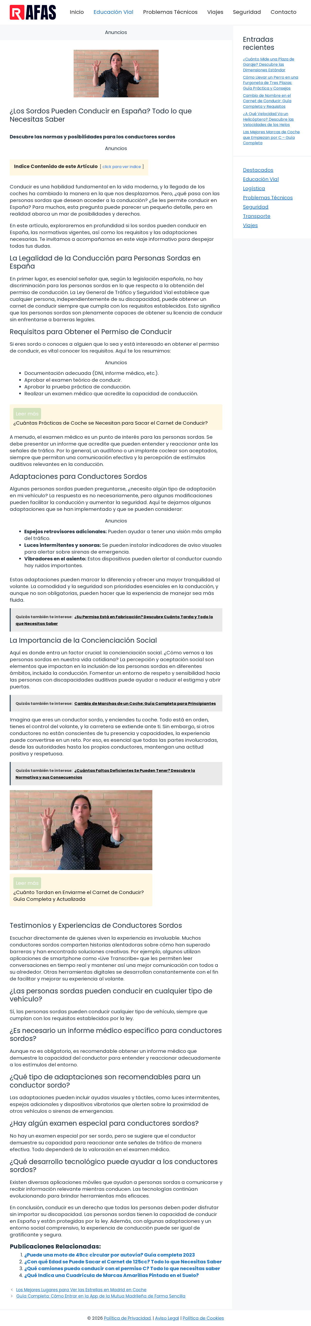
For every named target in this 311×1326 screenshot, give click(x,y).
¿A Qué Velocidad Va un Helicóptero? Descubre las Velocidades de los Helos (268, 119)
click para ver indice (122, 166)
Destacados (258, 170)
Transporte (256, 216)
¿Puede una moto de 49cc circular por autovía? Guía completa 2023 (109, 1254)
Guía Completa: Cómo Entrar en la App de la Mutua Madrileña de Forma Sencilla (100, 1296)
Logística (254, 188)
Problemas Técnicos (170, 12)
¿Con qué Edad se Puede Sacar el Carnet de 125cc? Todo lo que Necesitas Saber (123, 1261)
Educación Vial (113, 12)
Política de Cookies (203, 1318)
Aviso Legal (167, 1318)
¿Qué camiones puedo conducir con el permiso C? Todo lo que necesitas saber (122, 1268)
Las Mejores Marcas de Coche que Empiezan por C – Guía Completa (271, 137)
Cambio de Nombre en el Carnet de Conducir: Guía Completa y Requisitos (267, 101)
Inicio (77, 12)
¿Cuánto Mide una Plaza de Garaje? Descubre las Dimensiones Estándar (268, 64)
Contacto (283, 12)
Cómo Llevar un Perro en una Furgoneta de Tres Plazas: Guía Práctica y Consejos (270, 83)
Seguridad (247, 12)
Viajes (215, 12)
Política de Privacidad (127, 1318)
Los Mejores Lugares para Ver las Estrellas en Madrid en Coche (81, 1290)
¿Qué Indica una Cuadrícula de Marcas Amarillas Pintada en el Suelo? (111, 1275)
